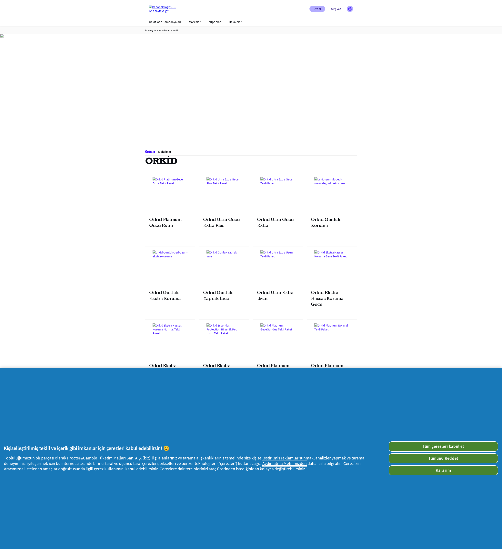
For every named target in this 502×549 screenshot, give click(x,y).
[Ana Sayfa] (164, 9)
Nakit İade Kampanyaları (165, 22)
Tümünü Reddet (443, 458)
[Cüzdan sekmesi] (350, 9)
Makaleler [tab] (164, 152)
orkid (176, 30)
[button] (317, 9)
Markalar (195, 22)
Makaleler (235, 22)
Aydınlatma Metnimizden (284, 463)
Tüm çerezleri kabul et (443, 446)
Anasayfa (150, 30)
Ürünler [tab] (150, 152)
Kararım (443, 470)
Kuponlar (214, 22)
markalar (164, 30)
